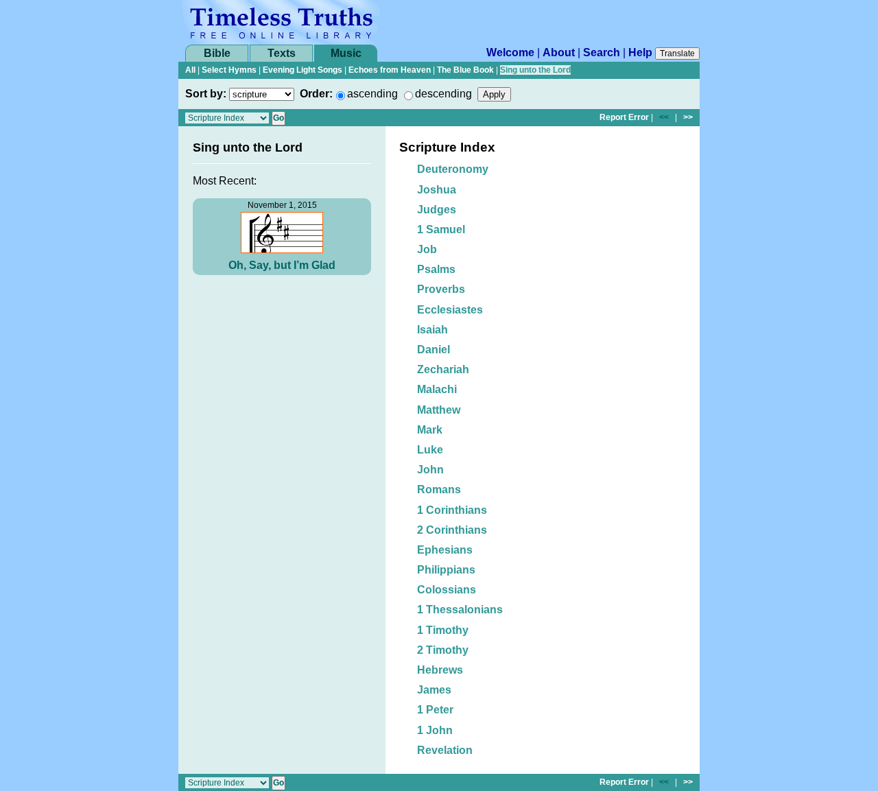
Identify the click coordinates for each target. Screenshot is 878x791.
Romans (439, 489)
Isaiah (432, 329)
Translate (677, 53)
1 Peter (435, 710)
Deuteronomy (452, 169)
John (430, 469)
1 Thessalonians (460, 609)
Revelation (445, 750)
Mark (429, 430)
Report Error (624, 117)
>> (688, 117)
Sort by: (205, 93)
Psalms (436, 269)
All (190, 70)
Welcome (510, 52)
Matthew (438, 410)
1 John (435, 730)
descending (443, 93)
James (434, 690)
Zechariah (443, 369)
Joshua (436, 190)
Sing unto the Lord (535, 70)
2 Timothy (442, 650)
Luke (430, 450)
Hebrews (440, 670)
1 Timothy (442, 630)
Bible (217, 53)
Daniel (433, 349)
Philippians (446, 570)
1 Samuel (441, 229)
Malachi (437, 389)
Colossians (446, 589)
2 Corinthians (452, 530)
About (559, 52)
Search (601, 52)
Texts (282, 53)
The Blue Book (465, 70)
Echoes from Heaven (389, 70)
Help (640, 52)
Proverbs (441, 289)
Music (346, 53)
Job (427, 249)
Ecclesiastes (450, 310)
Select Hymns (229, 70)
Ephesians (445, 550)
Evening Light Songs (302, 70)
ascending (372, 93)
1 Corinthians (452, 510)
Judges (436, 209)
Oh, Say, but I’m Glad (281, 265)
